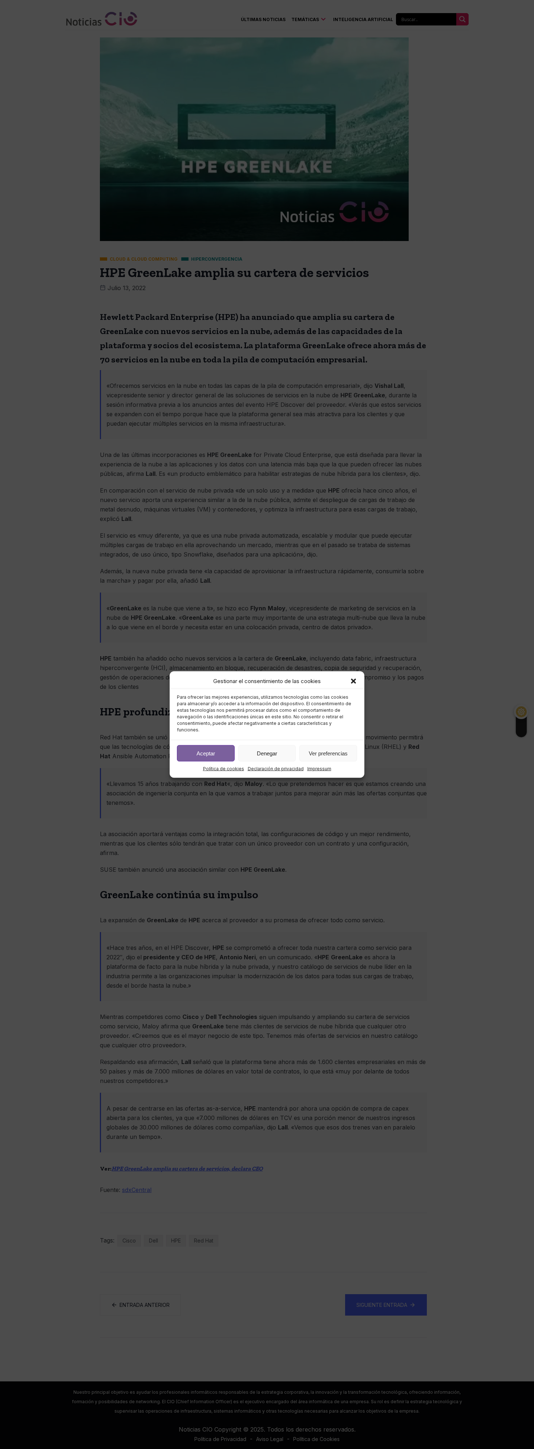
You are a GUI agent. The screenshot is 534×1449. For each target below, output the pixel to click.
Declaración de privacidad (276, 768)
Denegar (267, 753)
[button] (353, 681)
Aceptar (206, 753)
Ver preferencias (328, 753)
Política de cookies (223, 768)
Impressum (319, 768)
